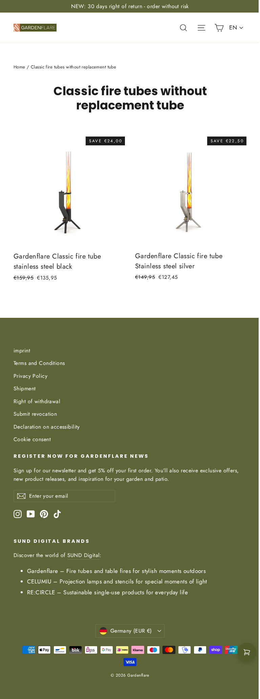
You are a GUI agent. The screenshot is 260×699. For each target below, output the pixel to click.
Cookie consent (32, 439)
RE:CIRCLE (41, 592)
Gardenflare (42, 571)
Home (19, 67)
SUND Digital (83, 555)
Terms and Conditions (39, 363)
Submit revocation (35, 414)
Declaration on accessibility (47, 427)
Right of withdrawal (37, 401)
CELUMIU (39, 581)
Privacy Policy (30, 376)
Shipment (25, 388)
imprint (22, 350)
